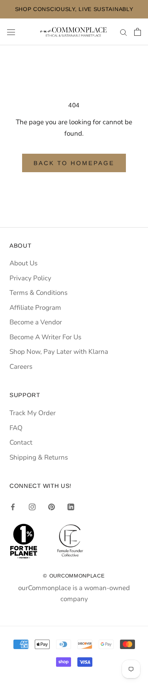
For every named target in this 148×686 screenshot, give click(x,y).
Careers (20, 366)
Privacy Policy (30, 278)
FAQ (15, 427)
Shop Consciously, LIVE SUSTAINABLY (68, 9)
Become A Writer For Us (45, 337)
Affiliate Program (35, 307)
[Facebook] (12, 506)
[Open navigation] (11, 32)
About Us (23, 263)
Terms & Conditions (38, 292)
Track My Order (32, 412)
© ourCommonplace (74, 576)
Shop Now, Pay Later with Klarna (58, 351)
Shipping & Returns (38, 457)
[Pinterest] (51, 506)
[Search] (123, 31)
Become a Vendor (35, 322)
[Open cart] (137, 32)
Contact (20, 442)
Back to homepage (74, 163)
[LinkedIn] (70, 506)
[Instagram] (32, 506)
